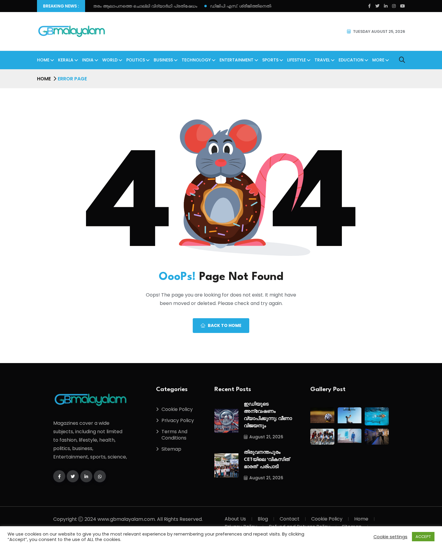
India (88, 60)
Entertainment (236, 60)
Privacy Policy (177, 420)
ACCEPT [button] (423, 536)
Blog (263, 518)
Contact (289, 518)
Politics (135, 60)
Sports (270, 60)
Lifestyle (296, 60)
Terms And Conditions (174, 434)
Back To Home (224, 325)
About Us (235, 518)
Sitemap (171, 449)
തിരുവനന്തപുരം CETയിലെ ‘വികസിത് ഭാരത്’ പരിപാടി (267, 459)
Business (163, 60)
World (110, 60)
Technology (196, 60)
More (378, 60)
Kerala (65, 60)
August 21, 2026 (266, 437)
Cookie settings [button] (390, 536)
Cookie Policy (177, 409)
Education (351, 60)
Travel (322, 60)
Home (43, 60)
